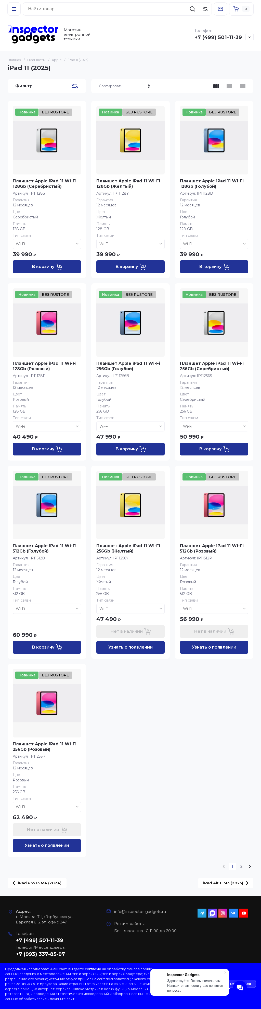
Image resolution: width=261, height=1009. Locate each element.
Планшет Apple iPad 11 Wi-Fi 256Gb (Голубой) (128, 366)
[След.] (249, 866)
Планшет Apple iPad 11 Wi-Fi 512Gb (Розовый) (212, 548)
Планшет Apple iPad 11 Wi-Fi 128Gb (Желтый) (128, 184)
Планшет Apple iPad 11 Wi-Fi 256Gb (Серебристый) (212, 366)
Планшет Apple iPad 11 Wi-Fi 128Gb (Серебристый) (44, 184)
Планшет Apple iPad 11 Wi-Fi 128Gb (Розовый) (44, 366)
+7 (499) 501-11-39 (218, 37)
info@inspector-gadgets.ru (140, 911)
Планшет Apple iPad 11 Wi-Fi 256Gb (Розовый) (44, 747)
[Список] (229, 86)
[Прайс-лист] (242, 86)
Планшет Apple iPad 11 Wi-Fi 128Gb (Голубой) (212, 184)
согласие (93, 969)
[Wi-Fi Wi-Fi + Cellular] (47, 244)
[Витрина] (216, 86)
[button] (14, 9)
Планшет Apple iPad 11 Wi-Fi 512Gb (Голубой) (44, 548)
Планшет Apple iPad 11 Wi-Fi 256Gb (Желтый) (128, 548)
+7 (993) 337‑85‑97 (40, 954)
